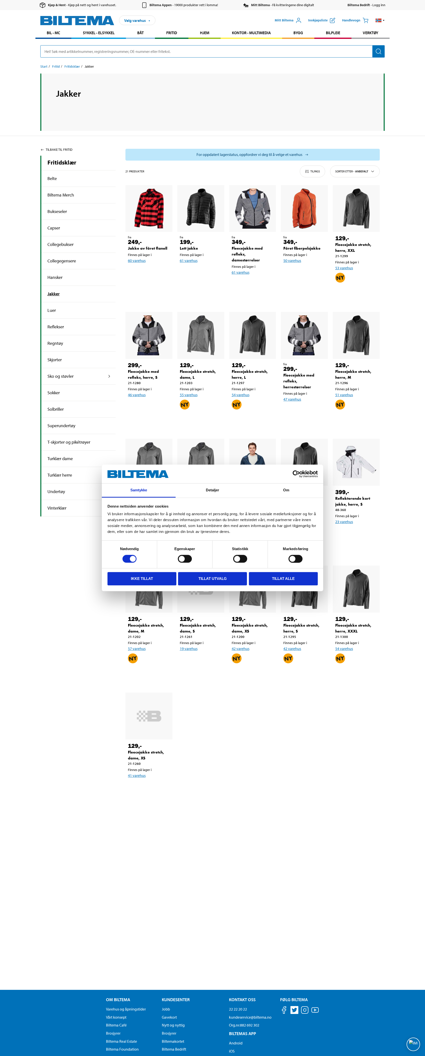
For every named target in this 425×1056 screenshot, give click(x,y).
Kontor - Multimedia (251, 32)
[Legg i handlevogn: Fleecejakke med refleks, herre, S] (148, 407)
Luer (51, 310)
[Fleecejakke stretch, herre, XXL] (356, 208)
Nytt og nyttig (173, 1025)
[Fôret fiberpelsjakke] (304, 208)
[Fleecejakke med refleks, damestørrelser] (252, 208)
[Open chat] (413, 1044)
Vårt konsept (116, 1017)
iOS (232, 1051)
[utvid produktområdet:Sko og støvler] (109, 376)
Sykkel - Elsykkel (99, 32)
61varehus (188, 260)
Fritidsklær (72, 66)
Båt (140, 32)
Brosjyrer (113, 1033)
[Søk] (378, 51)
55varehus (188, 394)
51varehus (344, 394)
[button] (380, 20)
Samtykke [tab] (138, 490)
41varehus (137, 775)
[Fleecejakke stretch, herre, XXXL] (356, 589)
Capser (53, 228)
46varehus (137, 394)
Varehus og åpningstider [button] (126, 1009)
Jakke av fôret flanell (147, 248)
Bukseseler (57, 211)
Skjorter (54, 359)
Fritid (171, 32)
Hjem (204, 32)
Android (236, 1043)
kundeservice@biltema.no (250, 1017)
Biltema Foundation (122, 1049)
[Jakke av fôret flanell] (148, 208)
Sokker (53, 392)
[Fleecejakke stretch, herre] (252, 462)
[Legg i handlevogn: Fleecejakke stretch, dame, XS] (252, 674)
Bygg (298, 32)
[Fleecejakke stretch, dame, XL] (200, 462)
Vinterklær (56, 508)
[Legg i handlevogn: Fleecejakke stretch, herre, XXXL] (355, 674)
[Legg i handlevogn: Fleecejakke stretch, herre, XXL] (355, 294)
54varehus (240, 394)
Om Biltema (118, 999)
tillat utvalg (212, 579)
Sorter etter (351, 171)
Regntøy (55, 343)
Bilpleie (333, 32)
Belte (52, 178)
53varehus (344, 267)
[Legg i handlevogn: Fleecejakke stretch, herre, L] (252, 420)
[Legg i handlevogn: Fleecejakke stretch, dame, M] (148, 674)
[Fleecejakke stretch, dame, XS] (148, 716)
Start (43, 66)
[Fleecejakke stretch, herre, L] (252, 335)
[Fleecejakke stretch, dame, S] (148, 462)
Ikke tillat (142, 579)
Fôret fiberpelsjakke (301, 248)
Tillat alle (283, 579)
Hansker (54, 277)
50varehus (292, 260)
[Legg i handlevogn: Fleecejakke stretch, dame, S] (200, 661)
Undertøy (56, 491)
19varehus (188, 648)
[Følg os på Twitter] (294, 1011)
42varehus (240, 648)
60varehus (137, 260)
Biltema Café (116, 1025)
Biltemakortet (173, 1041)
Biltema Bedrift (174, 1049)
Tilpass (315, 171)
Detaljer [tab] (212, 490)
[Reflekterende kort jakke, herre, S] (356, 462)
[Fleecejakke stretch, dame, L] (200, 335)
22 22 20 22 (238, 1009)
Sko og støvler (60, 376)
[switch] (185, 559)
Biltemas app (242, 1033)
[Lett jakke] (200, 208)
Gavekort (169, 1017)
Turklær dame (60, 458)
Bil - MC (53, 32)
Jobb (166, 1009)
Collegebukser (60, 244)
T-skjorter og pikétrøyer (68, 442)
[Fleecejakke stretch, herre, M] (356, 335)
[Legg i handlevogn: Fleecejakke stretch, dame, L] (200, 420)
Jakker (53, 294)
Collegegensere (61, 261)
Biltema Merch (60, 195)
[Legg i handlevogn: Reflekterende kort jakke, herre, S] (355, 534)
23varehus (344, 521)
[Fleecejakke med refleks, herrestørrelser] (304, 335)
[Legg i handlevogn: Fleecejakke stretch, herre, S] (303, 674)
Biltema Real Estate (121, 1041)
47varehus (292, 399)
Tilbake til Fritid (59, 149)
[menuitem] (53, 33)
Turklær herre (59, 475)
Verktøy (370, 32)
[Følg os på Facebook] (284, 1011)
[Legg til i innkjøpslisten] (341, 294)
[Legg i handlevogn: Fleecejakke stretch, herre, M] (355, 420)
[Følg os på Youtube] (315, 1012)
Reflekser (55, 327)
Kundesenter (176, 999)
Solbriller (55, 409)
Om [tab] (286, 490)
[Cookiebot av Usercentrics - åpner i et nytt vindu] (296, 474)
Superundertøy (61, 425)
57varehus (137, 648)
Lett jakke (189, 248)
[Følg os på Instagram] (305, 1011)
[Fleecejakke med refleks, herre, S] (148, 335)
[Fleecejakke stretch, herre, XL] (304, 462)
